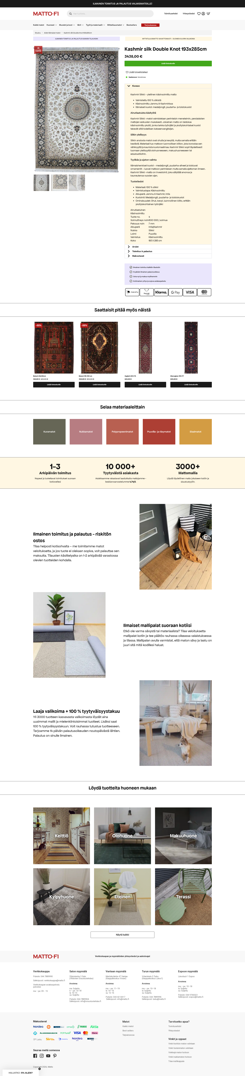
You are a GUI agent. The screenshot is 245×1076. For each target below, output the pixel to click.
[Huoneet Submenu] (56, 25)
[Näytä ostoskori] (208, 13)
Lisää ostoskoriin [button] (54, 385)
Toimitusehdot (171, 13)
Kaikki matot (38, 25)
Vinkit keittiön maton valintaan (181, 1043)
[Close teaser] (39, 1069)
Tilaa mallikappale (176, 1061)
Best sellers (127, 1030)
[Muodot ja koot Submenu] (74, 25)
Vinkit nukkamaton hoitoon (180, 1057)
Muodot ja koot (65, 25)
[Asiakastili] (203, 13)
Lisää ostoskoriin (168, 63)
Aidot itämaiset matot (52, 33)
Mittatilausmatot (114, 25)
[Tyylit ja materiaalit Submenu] (104, 25)
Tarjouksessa (128, 1035)
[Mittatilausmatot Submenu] (124, 25)
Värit (79, 25)
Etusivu (38, 33)
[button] (119, 109)
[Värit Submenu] (83, 25)
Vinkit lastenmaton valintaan (180, 1048)
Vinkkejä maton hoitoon (178, 1052)
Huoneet (50, 25)
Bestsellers (132, 25)
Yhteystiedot (189, 13)
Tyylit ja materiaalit (94, 25)
